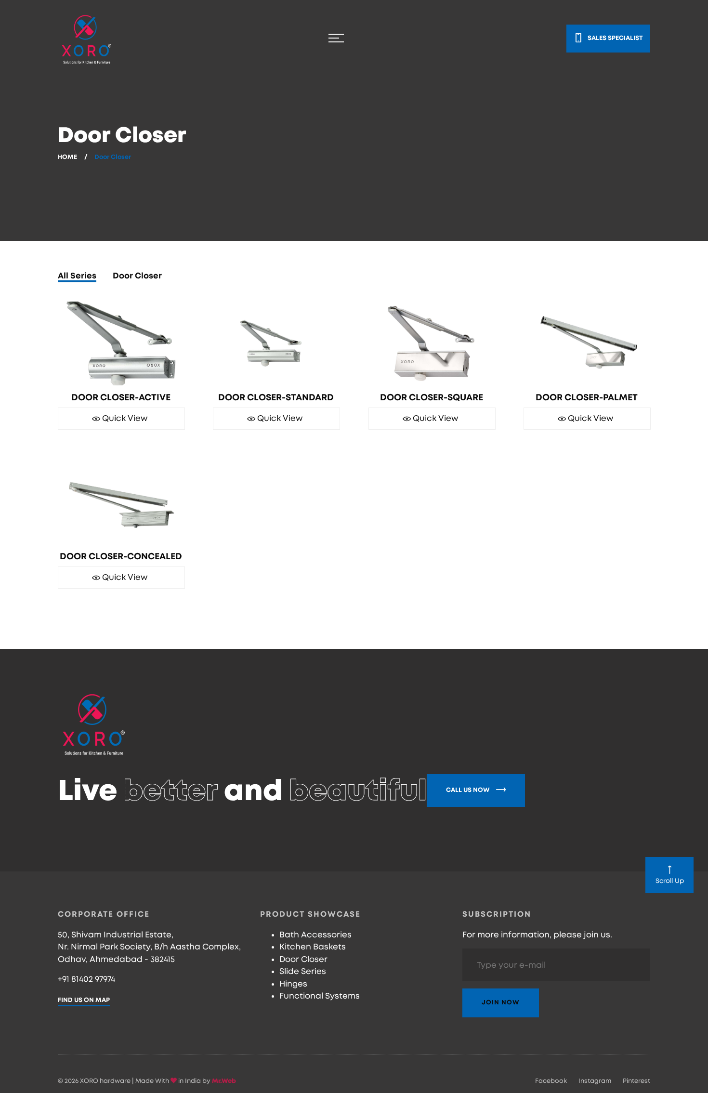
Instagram (594, 1081)
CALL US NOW (468, 790)
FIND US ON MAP (84, 1000)
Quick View (123, 425)
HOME (67, 157)
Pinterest (636, 1081)
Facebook (551, 1081)
